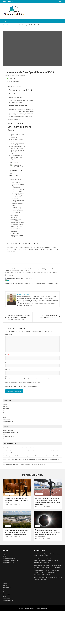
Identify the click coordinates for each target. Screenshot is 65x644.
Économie (5, 411)
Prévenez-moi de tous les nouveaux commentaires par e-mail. (23, 382)
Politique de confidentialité (10, 432)
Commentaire (9, 334)
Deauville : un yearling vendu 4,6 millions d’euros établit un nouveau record (23, 448)
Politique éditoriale (8, 436)
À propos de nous (8, 430)
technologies (6, 415)
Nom (7, 355)
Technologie (39, 494)
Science (7, 69)
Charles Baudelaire (20, 75)
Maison (5, 404)
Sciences (5, 413)
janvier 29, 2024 (9, 75)
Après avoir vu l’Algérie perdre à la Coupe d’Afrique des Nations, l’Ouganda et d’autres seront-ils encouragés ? (19, 317)
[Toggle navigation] (5, 21)
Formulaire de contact (9, 421)
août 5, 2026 (38, 538)
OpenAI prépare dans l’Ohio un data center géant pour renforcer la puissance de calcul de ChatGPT (30, 456)
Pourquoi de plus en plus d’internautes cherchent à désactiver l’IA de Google (24, 464)
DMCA (4, 434)
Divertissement (7, 419)
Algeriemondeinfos (29, 608)
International (7, 408)
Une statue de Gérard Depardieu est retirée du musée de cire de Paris (47, 316)
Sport (4, 417)
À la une (5, 406)
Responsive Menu (60, 1)
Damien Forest (16, 504)
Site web (7, 369)
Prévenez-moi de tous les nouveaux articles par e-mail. (22, 386)
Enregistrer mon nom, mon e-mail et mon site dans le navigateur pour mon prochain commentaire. (31, 379)
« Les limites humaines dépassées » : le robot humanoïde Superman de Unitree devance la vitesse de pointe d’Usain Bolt (47, 501)
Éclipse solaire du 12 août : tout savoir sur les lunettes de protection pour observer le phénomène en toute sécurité (47, 533)
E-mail (7, 362)
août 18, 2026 (8, 504)
